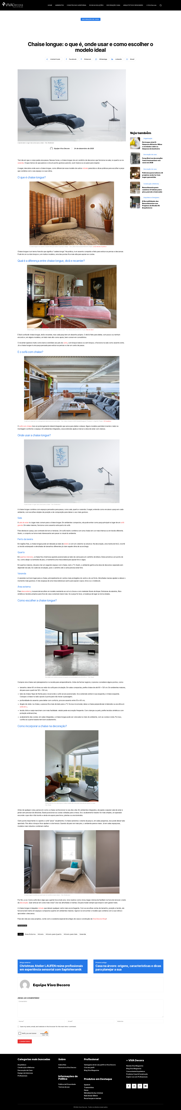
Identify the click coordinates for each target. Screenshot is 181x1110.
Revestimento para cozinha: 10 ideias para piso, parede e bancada (152, 189)
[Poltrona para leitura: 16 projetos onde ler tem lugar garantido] (135, 173)
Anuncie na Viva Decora (67, 1067)
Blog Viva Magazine (91, 1070)
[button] (160, 5)
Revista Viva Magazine (134, 1066)
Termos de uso (64, 1087)
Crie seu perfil (89, 1067)
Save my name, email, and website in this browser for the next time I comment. (48, 1026)
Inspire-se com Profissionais (136, 1077)
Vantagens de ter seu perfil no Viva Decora (100, 1065)
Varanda (83, 934)
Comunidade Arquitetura (135, 1071)
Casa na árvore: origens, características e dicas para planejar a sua (128, 967)
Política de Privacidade (67, 1084)
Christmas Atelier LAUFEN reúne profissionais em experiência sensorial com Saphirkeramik (51, 967)
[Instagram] (134, 1086)
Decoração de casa (90, 19)
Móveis (40, 934)
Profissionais (22, 1076)
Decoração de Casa (25, 1070)
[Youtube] (145, 1086)
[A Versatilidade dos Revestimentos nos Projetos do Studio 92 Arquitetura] (135, 202)
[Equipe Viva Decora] (52, 148)
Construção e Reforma (151, 184)
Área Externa (30, 934)
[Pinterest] (140, 1086)
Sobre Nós (62, 1065)
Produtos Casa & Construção (137, 1074)
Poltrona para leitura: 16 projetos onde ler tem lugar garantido (152, 175)
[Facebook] (128, 1086)
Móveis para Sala (70, 934)
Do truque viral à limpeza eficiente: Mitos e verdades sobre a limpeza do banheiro (152, 145)
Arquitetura (22, 1065)
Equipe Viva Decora (61, 148)
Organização (148, 138)
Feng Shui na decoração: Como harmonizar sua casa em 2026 (152, 160)
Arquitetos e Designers (151, 197)
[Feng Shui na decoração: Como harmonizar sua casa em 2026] (135, 158)
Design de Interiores (25, 1073)
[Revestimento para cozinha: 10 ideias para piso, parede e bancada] (135, 188)
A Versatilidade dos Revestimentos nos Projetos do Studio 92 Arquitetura (151, 204)
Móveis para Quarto (53, 934)
